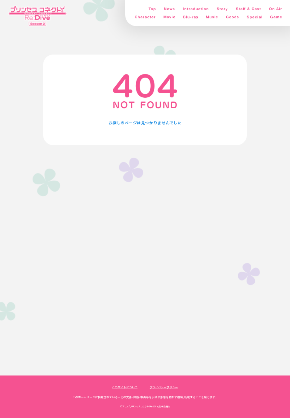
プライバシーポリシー (164, 387)
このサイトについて (125, 387)
